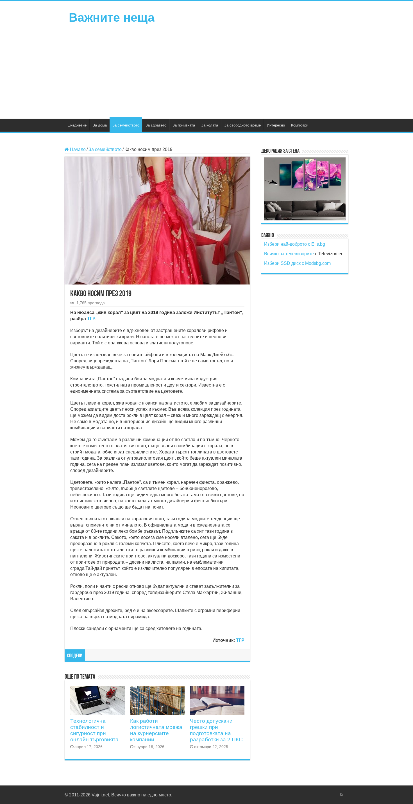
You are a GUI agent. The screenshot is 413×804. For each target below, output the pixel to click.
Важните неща (112, 17)
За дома (100, 125)
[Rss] (341, 794)
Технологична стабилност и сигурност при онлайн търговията (94, 730)
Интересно (276, 125)
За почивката (184, 125)
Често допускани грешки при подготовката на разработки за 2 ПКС (216, 730)
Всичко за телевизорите (289, 253)
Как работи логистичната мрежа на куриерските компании (156, 730)
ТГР (91, 318)
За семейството (125, 125)
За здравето (156, 125)
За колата (209, 125)
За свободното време (242, 125)
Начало (77, 149)
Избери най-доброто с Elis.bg (294, 244)
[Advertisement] (206, 70)
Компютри (299, 125)
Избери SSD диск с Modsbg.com (297, 263)
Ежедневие (77, 125)
